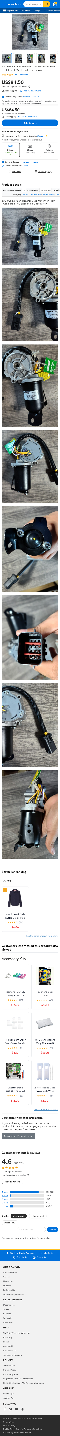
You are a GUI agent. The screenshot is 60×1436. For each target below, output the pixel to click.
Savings (37, 10)
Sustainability (9, 1289)
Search (53, 1229)
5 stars (5, 1192)
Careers (6, 1276)
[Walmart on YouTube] (16, 1409)
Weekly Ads (42, 1257)
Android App (9, 1397)
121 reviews (23, 74)
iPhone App (8, 1393)
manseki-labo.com (31, 96)
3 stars (5, 1199)
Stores (6, 1309)
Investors (7, 1285)
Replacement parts (51, 194)
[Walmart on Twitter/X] (10, 1409)
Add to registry (45, 171)
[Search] (46, 4)
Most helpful (10, 1222)
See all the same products (46, 1109)
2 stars (5, 1203)
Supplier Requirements (13, 1294)
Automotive (36, 194)
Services (26, 10)
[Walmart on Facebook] (5, 1409)
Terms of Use (9, 1365)
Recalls (6, 1341)
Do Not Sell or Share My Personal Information (23, 1382)
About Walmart (10, 1272)
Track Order (22, 1257)
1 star (6, 1206)
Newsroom (8, 1281)
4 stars (5, 1195)
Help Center (48, 1253)
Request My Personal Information (18, 1378)
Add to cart (30, 123)
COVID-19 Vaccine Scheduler (16, 1332)
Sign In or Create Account (22, 1253)
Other (25, 194)
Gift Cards (7, 1322)
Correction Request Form (18, 1136)
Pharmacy (7, 1337)
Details (25, 166)
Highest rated (38, 1216)
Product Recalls (10, 1350)
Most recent (18, 1216)
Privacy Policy (9, 1369)
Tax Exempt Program (12, 1354)
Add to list (16, 171)
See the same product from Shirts (42, 935)
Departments (12, 10)
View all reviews (12, 1181)
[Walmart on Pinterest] (22, 1409)
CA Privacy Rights (11, 1374)
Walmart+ (7, 1317)
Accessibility (9, 1346)
